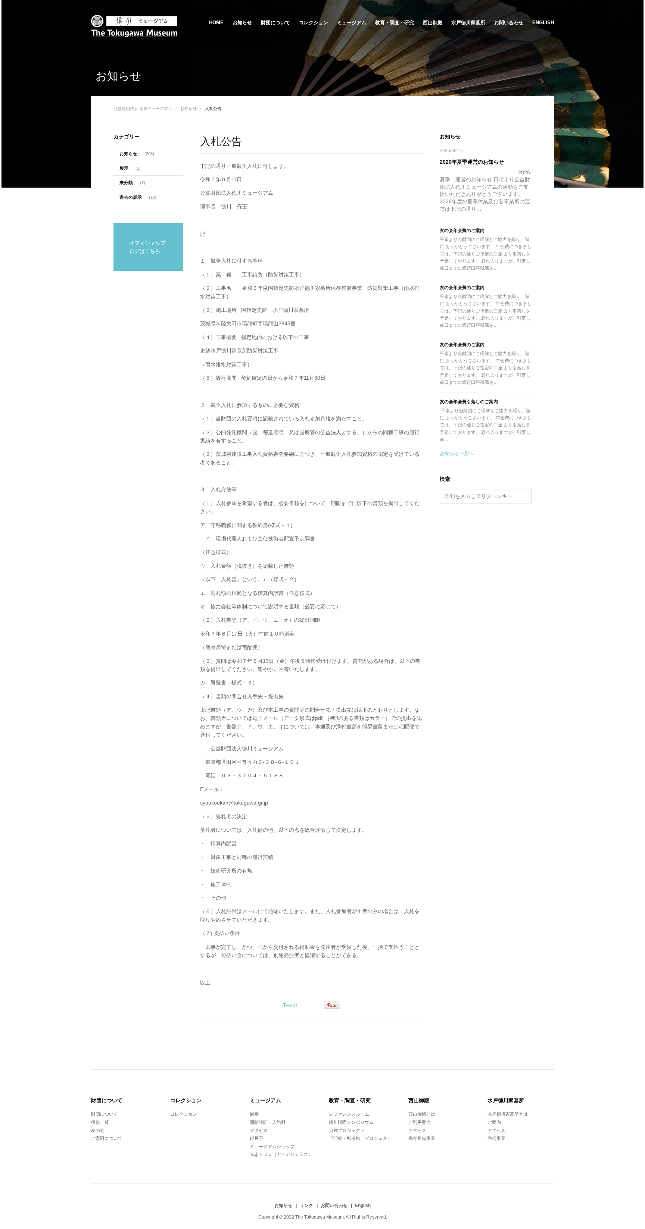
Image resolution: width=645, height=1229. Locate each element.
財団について (275, 22)
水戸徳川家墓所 (468, 22)
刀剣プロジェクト (347, 1130)
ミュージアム (351, 22)
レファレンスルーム (349, 1114)
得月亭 (256, 1138)
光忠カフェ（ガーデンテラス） (281, 1154)
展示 (123, 168)
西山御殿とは (421, 1114)
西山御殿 (432, 22)
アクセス (259, 1130)
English (543, 22)
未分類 (126, 182)
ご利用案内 (419, 1122)
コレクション (313, 22)
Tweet (290, 1005)
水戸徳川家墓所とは (507, 1114)
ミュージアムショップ (272, 1146)
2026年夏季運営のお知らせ (472, 162)
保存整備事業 (421, 1138)
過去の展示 (130, 197)
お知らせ (242, 22)
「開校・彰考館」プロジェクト (360, 1138)
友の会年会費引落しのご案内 (469, 401)
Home (216, 22)
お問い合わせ (508, 22)
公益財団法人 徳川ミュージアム (142, 108)
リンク (306, 1205)
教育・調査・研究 (394, 22)
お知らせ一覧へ (457, 453)
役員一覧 (100, 1122)
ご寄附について (106, 1138)
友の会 (98, 1130)
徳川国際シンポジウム (351, 1122)
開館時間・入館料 (268, 1122)
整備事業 (496, 1138)
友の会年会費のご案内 (462, 230)
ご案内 (494, 1122)
